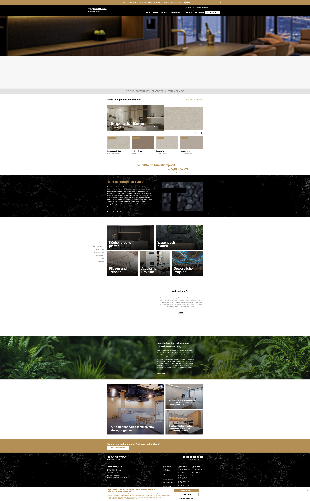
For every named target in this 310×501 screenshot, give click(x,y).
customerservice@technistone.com (117, 477)
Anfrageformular (184, 485)
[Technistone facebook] (191, 457)
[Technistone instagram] (187, 457)
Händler (180, 312)
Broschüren (196, 472)
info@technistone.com (113, 475)
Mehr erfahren (161, 373)
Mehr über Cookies (133, 498)
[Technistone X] (201, 457)
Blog (189, 7)
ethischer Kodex (168, 479)
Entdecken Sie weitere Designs (194, 99)
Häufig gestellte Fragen (183, 482)
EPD (193, 475)
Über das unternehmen (167, 470)
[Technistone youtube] (198, 457)
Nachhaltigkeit (167, 477)
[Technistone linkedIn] (184, 457)
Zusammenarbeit (168, 482)
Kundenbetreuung (184, 469)
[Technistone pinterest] (194, 457)
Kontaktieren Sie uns (168, 473)
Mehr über (114, 212)
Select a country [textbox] (176, 3)
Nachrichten (197, 7)
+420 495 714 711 (112, 472)
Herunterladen (197, 469)
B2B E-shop (205, 7)
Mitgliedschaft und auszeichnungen (169, 485)
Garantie (181, 475)
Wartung (181, 472)
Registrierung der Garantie (182, 478)
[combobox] (177, 2)
